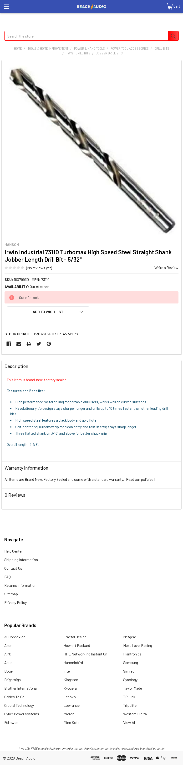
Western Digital (135, 714)
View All (129, 722)
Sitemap (11, 594)
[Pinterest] (49, 344)
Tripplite (130, 705)
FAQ (7, 576)
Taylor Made (132, 688)
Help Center (13, 551)
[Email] (19, 344)
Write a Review (166, 267)
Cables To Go (14, 696)
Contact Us (13, 568)
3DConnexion (14, 637)
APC (7, 654)
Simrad (128, 671)
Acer (8, 645)
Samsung (130, 662)
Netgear (129, 637)
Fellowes (11, 722)
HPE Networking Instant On (85, 654)
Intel (67, 671)
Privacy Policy (15, 602)
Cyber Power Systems (21, 714)
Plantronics (132, 654)
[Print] (29, 344)
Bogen (9, 671)
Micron (69, 714)
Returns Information (20, 585)
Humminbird (73, 662)
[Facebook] (9, 344)
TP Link (129, 696)
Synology (130, 679)
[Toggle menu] (6, 6)
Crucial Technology (19, 705)
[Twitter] (39, 344)
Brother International (20, 688)
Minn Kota (72, 722)
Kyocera (70, 688)
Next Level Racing (137, 645)
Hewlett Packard (77, 645)
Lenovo (70, 696)
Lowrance (72, 705)
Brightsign (12, 679)
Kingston (71, 679)
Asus (8, 662)
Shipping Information (21, 559)
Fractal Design (75, 637)
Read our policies (139, 479)
